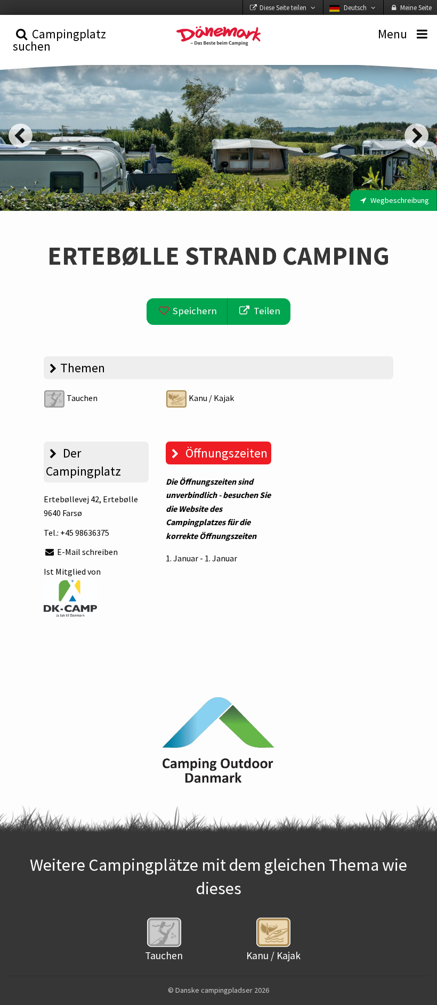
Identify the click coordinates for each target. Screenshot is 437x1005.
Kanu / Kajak (210, 398)
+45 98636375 (84, 532)
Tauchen (81, 398)
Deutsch (355, 7)
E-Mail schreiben (86, 551)
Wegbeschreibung (399, 200)
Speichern (194, 311)
